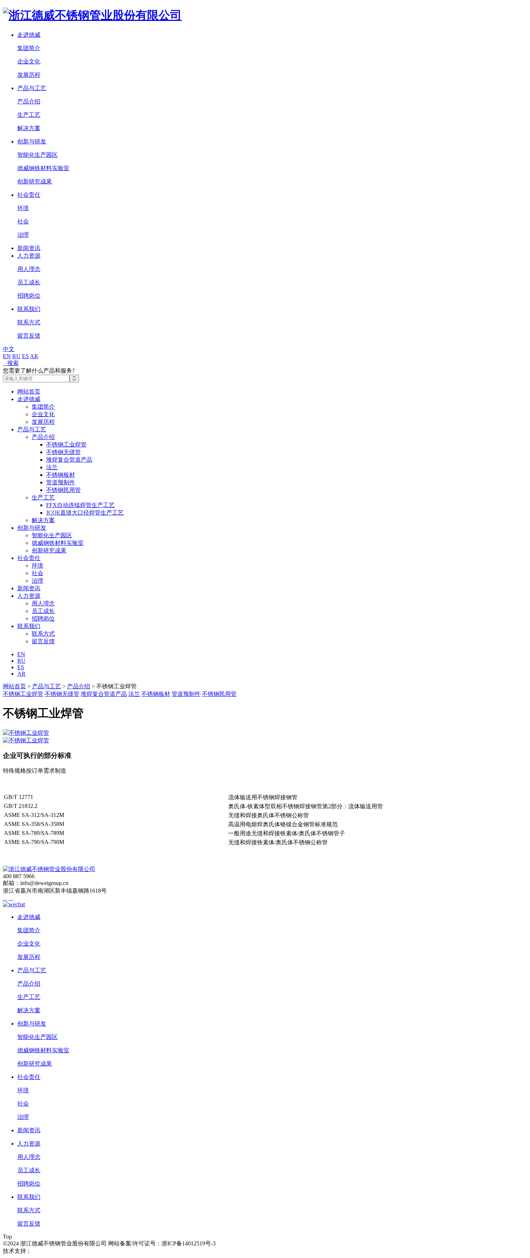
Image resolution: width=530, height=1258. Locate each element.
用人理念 (28, 269)
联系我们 (28, 309)
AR (34, 356)
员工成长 (28, 282)
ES (25, 356)
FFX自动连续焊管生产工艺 (80, 505)
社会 (23, 221)
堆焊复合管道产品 (69, 460)
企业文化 (28, 61)
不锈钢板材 (60, 475)
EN (7, 356)
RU (16, 356)
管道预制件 (60, 482)
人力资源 (28, 256)
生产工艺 (28, 115)
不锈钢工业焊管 (66, 444)
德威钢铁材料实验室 (43, 168)
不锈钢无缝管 (63, 452)
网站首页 (28, 391)
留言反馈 (28, 336)
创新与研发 (31, 141)
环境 (23, 208)
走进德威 (28, 35)
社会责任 (28, 195)
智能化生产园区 (37, 155)
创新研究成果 (34, 181)
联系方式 (28, 322)
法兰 (52, 467)
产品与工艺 (31, 88)
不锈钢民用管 (63, 490)
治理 (23, 235)
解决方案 (28, 128)
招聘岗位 (28, 296)
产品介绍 (28, 101)
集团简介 (28, 48)
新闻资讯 (28, 248)
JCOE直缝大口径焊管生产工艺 (85, 513)
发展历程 (28, 75)
